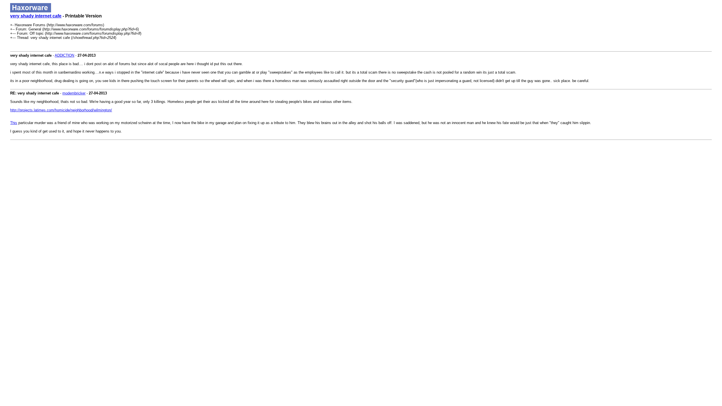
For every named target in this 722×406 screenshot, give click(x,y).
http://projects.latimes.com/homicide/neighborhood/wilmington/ (61, 110)
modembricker (73, 93)
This (13, 123)
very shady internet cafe (35, 16)
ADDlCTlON (64, 55)
